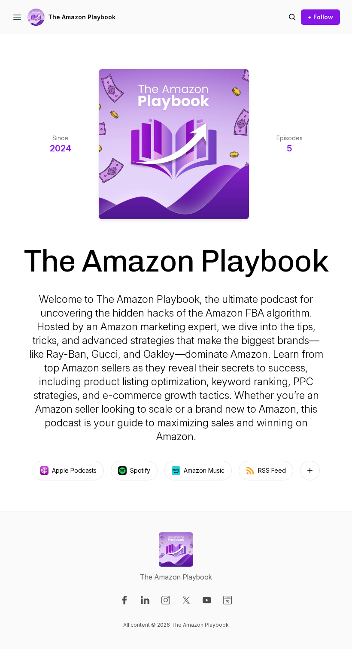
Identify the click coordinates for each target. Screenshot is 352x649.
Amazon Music (204, 470)
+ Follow (320, 17)
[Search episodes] (292, 17)
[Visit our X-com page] (186, 600)
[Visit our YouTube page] (207, 600)
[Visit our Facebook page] (124, 600)
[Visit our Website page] (227, 600)
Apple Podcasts (74, 470)
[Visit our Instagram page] (165, 600)
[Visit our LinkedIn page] (145, 600)
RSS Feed (272, 470)
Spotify (140, 470)
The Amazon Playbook (81, 17)
